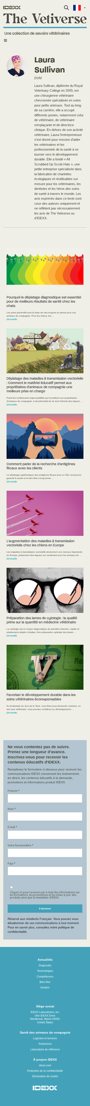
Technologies (45, 970)
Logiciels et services (45, 1038)
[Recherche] (66, 10)
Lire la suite (12, 319)
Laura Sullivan (49, 65)
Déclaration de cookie (45, 1076)
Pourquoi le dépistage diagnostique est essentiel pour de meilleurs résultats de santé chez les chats (44, 302)
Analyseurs (45, 1043)
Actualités (45, 959)
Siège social (45, 1006)
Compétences (45, 976)
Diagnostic (45, 965)
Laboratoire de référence (45, 1049)
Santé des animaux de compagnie (45, 1032)
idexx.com (45, 1065)
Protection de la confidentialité (45, 1070)
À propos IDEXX (45, 1059)
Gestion (45, 987)
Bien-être (45, 982)
